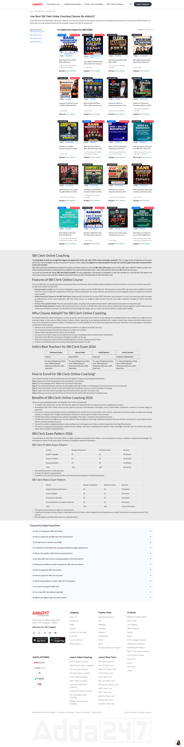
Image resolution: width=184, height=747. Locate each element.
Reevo (129, 663)
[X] (39, 633)
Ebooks (130, 632)
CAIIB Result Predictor (136, 648)
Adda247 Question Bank (137, 617)
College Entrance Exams (72, 4)
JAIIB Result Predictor (136, 644)
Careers (73, 628)
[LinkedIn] (34, 633)
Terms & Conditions (83, 712)
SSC (100, 621)
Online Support (75, 644)
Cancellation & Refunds (65, 712)
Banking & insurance (106, 617)
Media (72, 625)
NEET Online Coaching (78, 681)
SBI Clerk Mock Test (106, 662)
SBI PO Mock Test (105, 673)
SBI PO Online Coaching (79, 662)
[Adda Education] (39, 662)
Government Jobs (53, 4)
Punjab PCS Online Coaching (81, 691)
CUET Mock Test (105, 688)
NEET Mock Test (105, 692)
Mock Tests (132, 621)
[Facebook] (50, 633)
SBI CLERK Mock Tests (37, 31)
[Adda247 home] (37, 4)
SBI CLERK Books (35, 35)
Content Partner (76, 640)
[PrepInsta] (39, 679)
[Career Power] (39, 668)
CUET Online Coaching (78, 677)
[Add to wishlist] (77, 56)
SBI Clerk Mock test (63, 330)
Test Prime (131, 667)
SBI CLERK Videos (36, 42)
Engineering (103, 636)
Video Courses (133, 628)
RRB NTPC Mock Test (107, 669)
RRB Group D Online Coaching (81, 665)
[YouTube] (55, 633)
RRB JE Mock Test (105, 700)
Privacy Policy (96, 712)
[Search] (130, 4)
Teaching (102, 628)
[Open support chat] (178, 742)
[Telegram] (44, 633)
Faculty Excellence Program (109, 648)
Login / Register (142, 4)
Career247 (131, 659)
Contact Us (74, 621)
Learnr (129, 671)
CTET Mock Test (105, 677)
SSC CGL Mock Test (106, 681)
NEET (100, 644)
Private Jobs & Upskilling (94, 4)
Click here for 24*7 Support (44, 627)
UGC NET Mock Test (106, 704)
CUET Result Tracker (135, 655)
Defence (101, 632)
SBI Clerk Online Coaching (80, 673)
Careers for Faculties (78, 632)
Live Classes (132, 625)
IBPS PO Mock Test (106, 696)
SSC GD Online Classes (79, 669)
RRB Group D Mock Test (108, 685)
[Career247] (39, 684)
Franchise (73, 636)
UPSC (100, 640)
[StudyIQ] (39, 673)
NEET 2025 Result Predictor (138, 651)
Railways (101, 625)
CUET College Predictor (136, 640)
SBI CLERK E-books (36, 38)
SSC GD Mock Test (106, 665)
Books (129, 636)
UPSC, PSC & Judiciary (115, 4)
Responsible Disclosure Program (43, 712)
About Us (73, 617)
